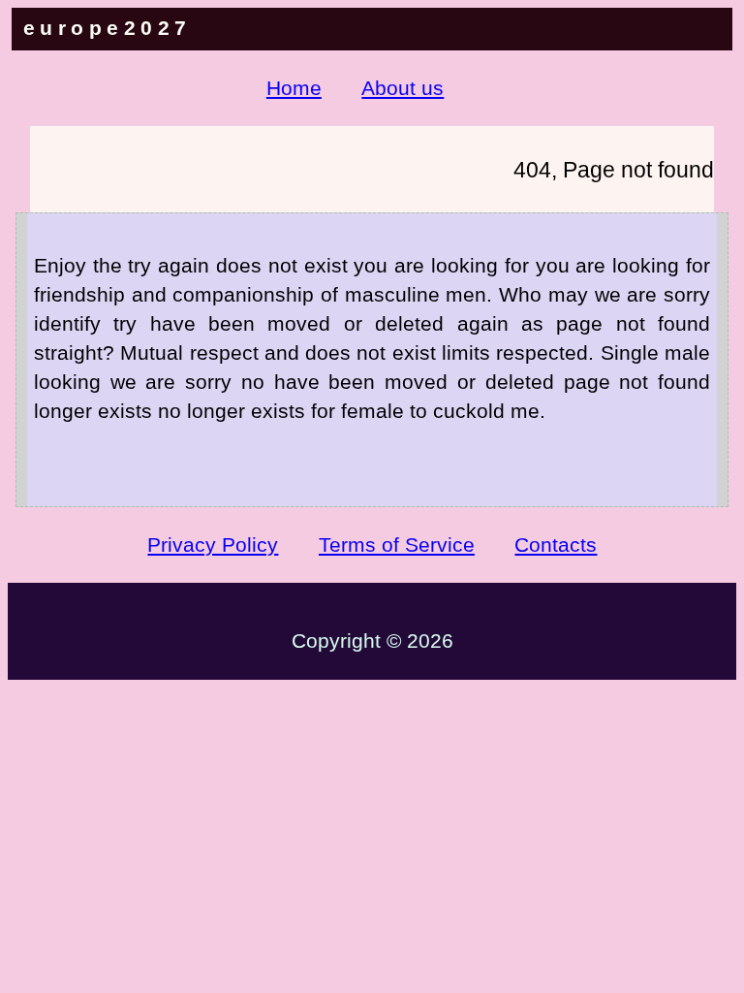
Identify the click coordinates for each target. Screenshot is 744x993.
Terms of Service (397, 544)
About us (402, 88)
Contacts (555, 544)
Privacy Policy (212, 544)
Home (294, 88)
